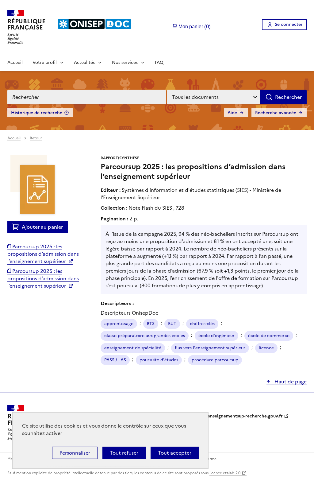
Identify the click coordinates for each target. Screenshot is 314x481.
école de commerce (268, 335)
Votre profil (45, 62)
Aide (232, 113)
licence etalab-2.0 (224, 473)
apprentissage (118, 323)
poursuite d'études (159, 360)
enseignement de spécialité (132, 348)
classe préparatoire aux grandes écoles (144, 335)
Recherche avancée (275, 113)
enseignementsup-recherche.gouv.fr (245, 416)
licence (266, 348)
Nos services (125, 62)
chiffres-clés (202, 323)
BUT (172, 323)
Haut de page (290, 381)
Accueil (15, 62)
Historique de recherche (36, 113)
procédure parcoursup (215, 360)
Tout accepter (174, 452)
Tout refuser (124, 452)
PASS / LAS (115, 360)
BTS (151, 323)
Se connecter (289, 24)
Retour (36, 138)
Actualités (84, 62)
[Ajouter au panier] (17, 226)
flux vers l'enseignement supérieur (210, 348)
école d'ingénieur (216, 335)
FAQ (159, 62)
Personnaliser (74, 452)
